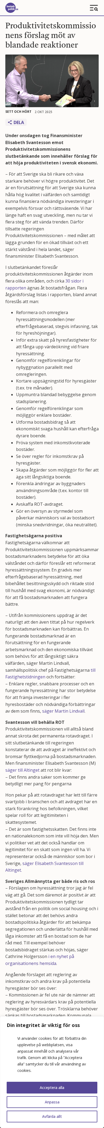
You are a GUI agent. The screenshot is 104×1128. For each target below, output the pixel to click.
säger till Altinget (22, 770)
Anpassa (52, 1101)
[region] (52, 1072)
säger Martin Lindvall (63, 711)
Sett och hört (18, 111)
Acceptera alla (52, 1087)
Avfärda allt (52, 1116)
